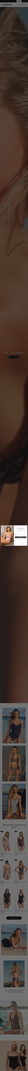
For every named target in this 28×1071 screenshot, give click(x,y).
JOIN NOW (20, 537)
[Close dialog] (26, 526)
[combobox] (16, 535)
